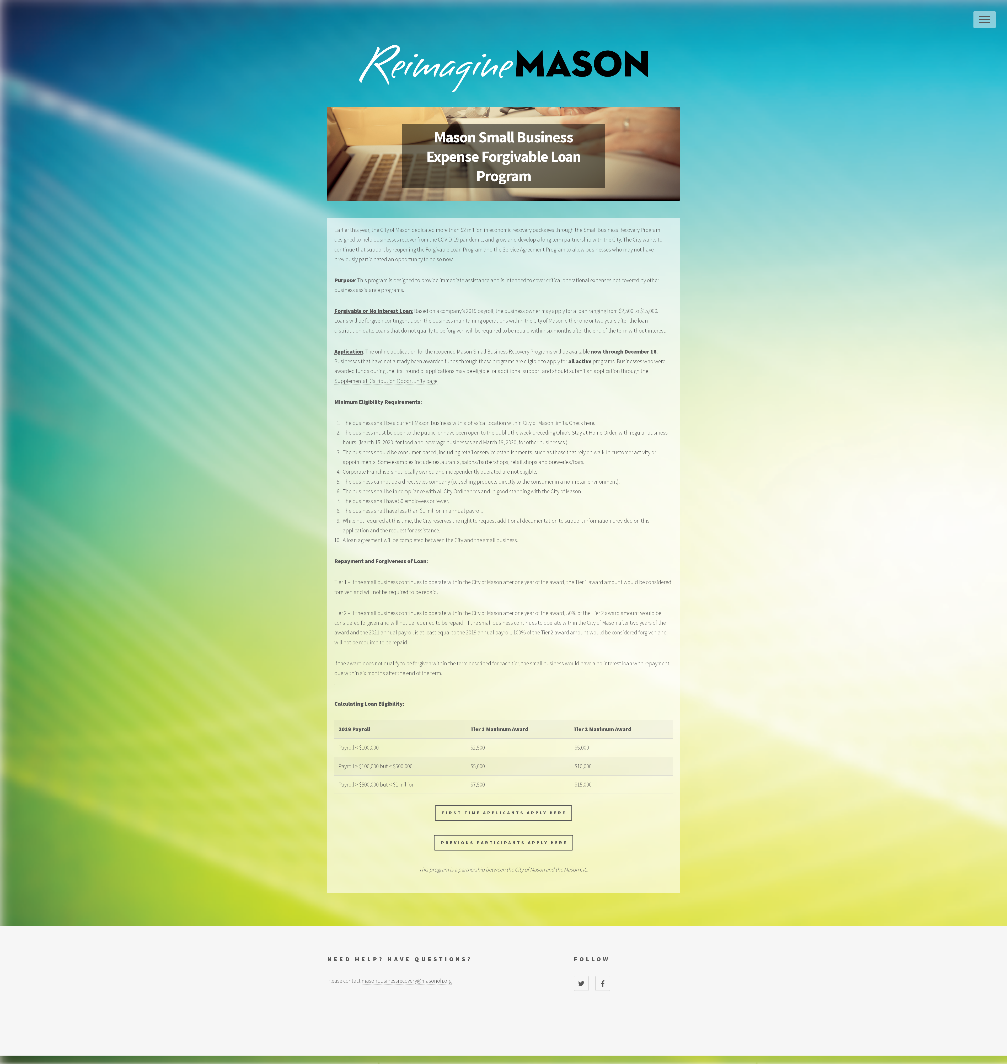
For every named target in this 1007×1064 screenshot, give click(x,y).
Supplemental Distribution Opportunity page (385, 380)
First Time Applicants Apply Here (504, 813)
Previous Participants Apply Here (504, 843)
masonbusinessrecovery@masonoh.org (407, 980)
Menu (984, 19)
